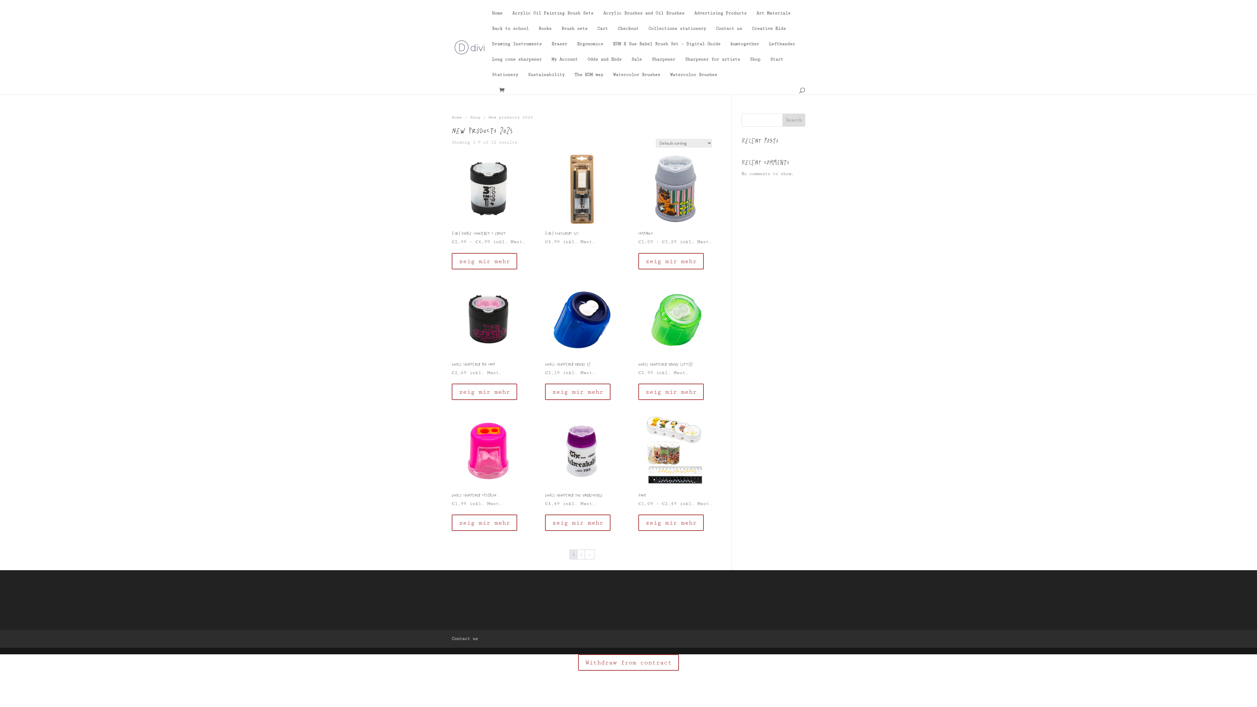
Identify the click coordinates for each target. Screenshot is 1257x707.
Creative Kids (769, 28)
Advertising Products (720, 13)
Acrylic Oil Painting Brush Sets (552, 13)
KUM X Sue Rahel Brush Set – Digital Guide (666, 44)
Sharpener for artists (712, 59)
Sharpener (663, 59)
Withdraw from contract (628, 662)
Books (545, 28)
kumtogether (744, 44)
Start (776, 59)
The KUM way (588, 74)
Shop (755, 59)
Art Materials (773, 13)
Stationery (505, 74)
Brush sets (574, 28)
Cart (602, 28)
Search (794, 120)
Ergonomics (590, 44)
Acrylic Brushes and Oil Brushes (643, 13)
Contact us (729, 28)
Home (497, 13)
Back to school (510, 28)
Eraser (559, 44)
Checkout (628, 28)
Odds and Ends (605, 59)
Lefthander (782, 44)
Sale (636, 59)
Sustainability (546, 74)
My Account (565, 59)
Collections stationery (677, 28)
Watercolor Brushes (636, 74)
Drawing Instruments (517, 44)
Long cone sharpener (517, 59)
